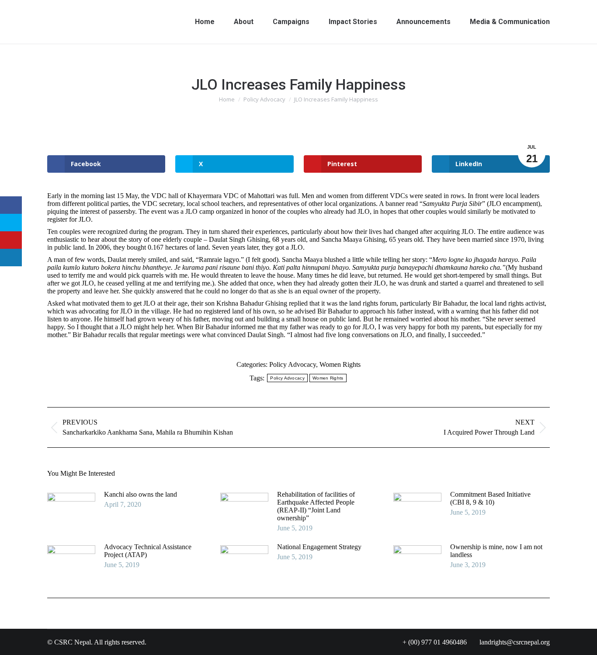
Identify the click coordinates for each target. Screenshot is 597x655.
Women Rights (340, 364)
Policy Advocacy (292, 364)
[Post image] (71, 510)
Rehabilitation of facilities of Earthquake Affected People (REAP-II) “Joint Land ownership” (316, 506)
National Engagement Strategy (319, 546)
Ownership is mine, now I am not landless (496, 550)
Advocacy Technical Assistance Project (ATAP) (147, 550)
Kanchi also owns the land (140, 494)
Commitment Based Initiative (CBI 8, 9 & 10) (490, 498)
